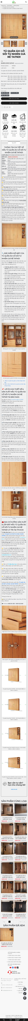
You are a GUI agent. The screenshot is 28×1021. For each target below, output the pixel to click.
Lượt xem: (3, 68)
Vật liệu (20, 988)
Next (21, 921)
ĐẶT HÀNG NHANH (14, 103)
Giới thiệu (20, 982)
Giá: (2, 61)
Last (24, 921)
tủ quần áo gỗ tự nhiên (17, 399)
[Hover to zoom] (14, 25)
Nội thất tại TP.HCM (20, 986)
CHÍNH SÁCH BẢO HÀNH (14, 959)
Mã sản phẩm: (5, 65)
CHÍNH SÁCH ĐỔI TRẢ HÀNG (14, 961)
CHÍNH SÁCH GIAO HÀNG (14, 955)
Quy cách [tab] (14, 142)
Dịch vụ (20, 984)
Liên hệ (20, 992)
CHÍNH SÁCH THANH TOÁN (14, 957)
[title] (3, 1020)
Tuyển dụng (20, 990)
